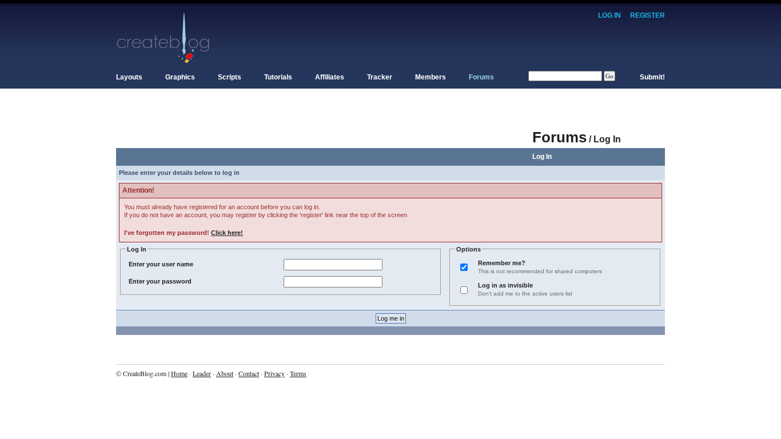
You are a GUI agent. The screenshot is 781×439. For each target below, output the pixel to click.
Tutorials (278, 77)
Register (647, 15)
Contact (248, 373)
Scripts (229, 77)
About (224, 373)
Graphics (180, 77)
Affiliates (329, 77)
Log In (609, 15)
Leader (202, 373)
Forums (481, 77)
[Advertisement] (324, 131)
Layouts (129, 77)
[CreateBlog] (163, 37)
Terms (298, 373)
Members (430, 77)
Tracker (379, 77)
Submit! (652, 77)
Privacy (274, 373)
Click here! (227, 232)
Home (179, 373)
